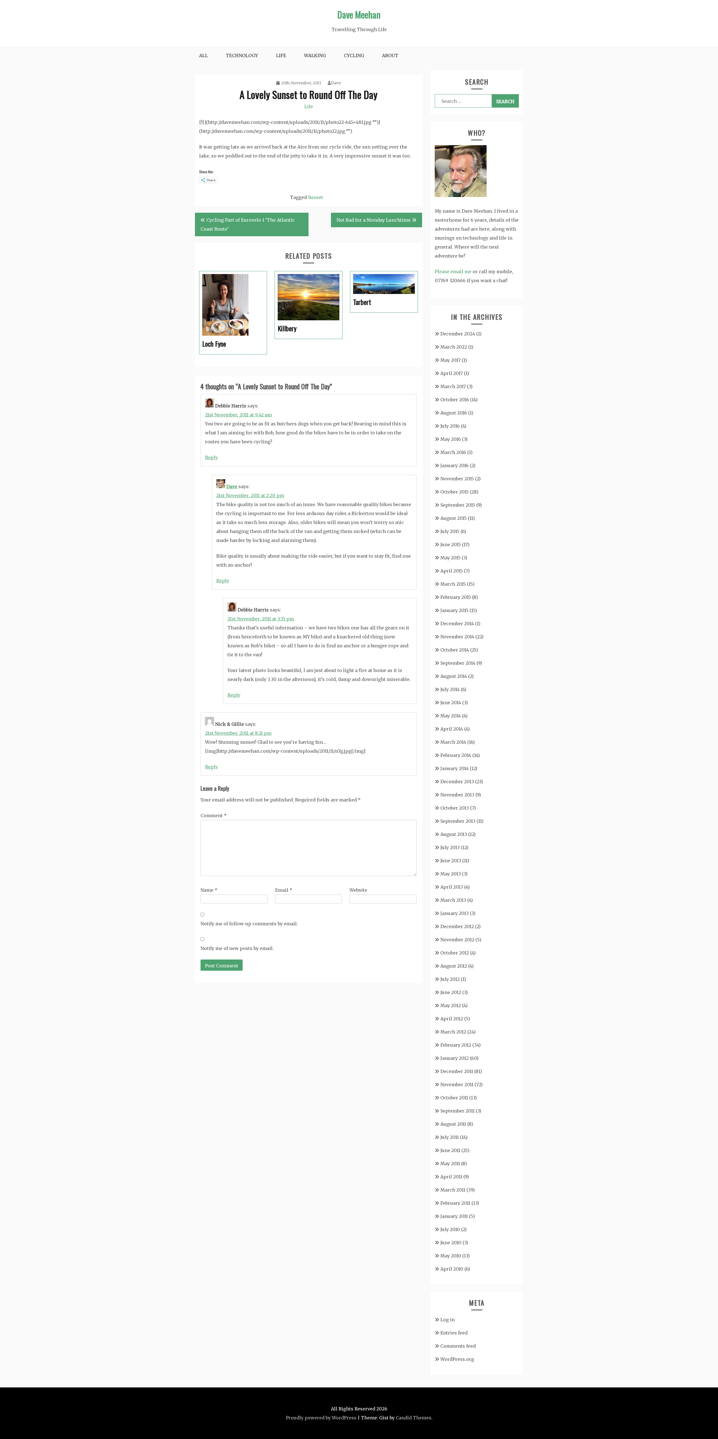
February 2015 (455, 597)
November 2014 (457, 636)
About (390, 55)
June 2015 (450, 544)
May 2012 (450, 1005)
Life (281, 55)
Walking (315, 55)
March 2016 (453, 452)
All (203, 55)
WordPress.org (457, 1359)
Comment (214, 815)
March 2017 (453, 386)
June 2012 (450, 992)
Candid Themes (413, 1418)
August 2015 (453, 518)
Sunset (315, 197)
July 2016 (450, 426)
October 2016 (454, 399)
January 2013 (454, 913)
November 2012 (457, 939)
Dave (336, 82)
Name (209, 890)
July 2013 (450, 847)
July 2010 (450, 1229)
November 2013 (457, 795)
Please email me (453, 271)
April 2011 (451, 1177)
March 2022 (453, 347)
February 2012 (455, 1045)
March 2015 (453, 584)
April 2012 (451, 1018)
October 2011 (454, 1097)
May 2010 (450, 1256)
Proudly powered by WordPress (321, 1418)
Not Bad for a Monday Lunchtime (374, 220)
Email (283, 890)
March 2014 (453, 742)
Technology (242, 55)
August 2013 (453, 834)
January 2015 (454, 610)
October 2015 (454, 492)
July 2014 (450, 689)
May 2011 (450, 1163)
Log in (447, 1319)
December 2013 (457, 781)
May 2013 (450, 874)
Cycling (354, 55)
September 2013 (457, 821)
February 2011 (455, 1203)
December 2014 (457, 623)
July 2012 (450, 979)
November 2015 (457, 478)
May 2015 (450, 557)
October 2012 (454, 953)
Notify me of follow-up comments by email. (249, 923)
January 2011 (454, 1216)
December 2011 (456, 1071)
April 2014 (451, 729)
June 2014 (450, 702)
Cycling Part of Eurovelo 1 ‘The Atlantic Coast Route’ (248, 224)
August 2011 (453, 1124)
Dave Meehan (359, 14)
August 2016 (453, 413)
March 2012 (453, 1032)
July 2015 (449, 531)
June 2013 (450, 860)
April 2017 (451, 373)
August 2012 (453, 966)
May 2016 (450, 439)
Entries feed (454, 1333)
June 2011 (450, 1150)
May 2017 (450, 360)
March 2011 (452, 1190)
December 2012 (457, 926)
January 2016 (454, 465)
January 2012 (454, 1058)
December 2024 (457, 334)
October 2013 (454, 808)
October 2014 (454, 650)
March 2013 (453, 900)
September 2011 (457, 1111)
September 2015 (457, 505)
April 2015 (451, 571)
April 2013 (451, 887)
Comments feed (458, 1346)
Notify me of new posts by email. (237, 948)
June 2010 (450, 1242)
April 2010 (451, 1269)
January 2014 (454, 768)
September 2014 (457, 663)
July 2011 (449, 1137)
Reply (211, 457)
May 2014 (450, 716)
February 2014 (455, 755)
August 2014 (453, 676)
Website (358, 890)
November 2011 (456, 1084)
